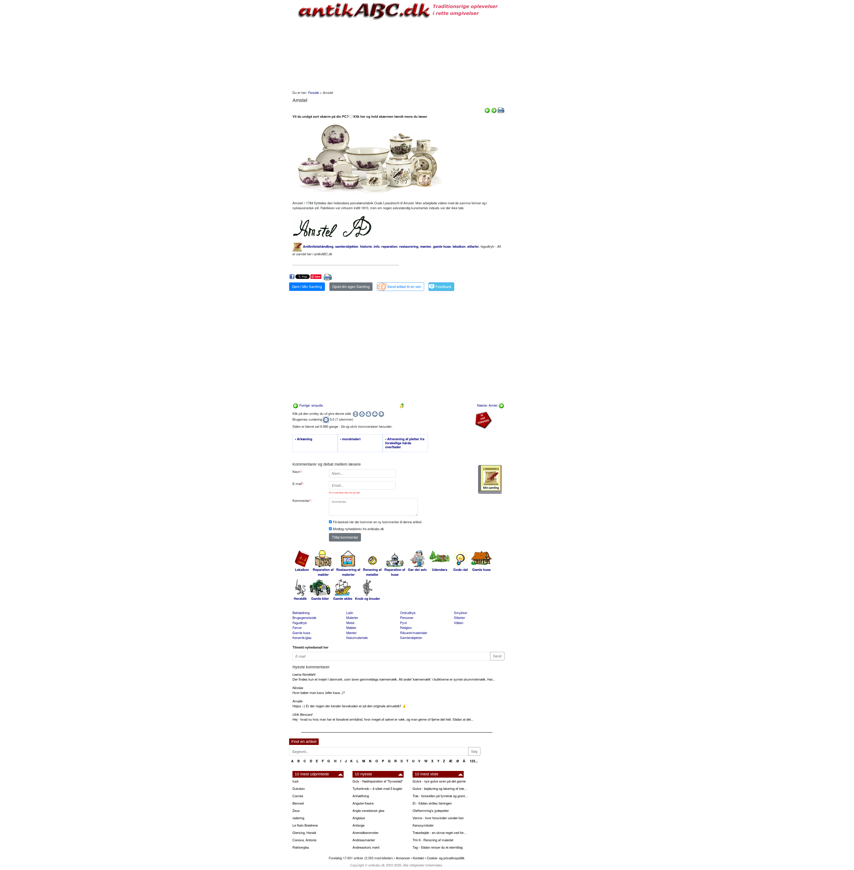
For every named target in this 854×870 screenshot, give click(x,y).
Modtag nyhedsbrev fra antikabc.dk (358, 528)
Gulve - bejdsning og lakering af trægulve (440, 788)
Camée (297, 795)
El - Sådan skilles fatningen (432, 803)
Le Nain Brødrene (305, 825)
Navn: (297, 471)
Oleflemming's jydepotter (431, 810)
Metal (350, 622)
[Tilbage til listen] (402, 405)
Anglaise (358, 817)
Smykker (460, 612)
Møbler (351, 627)
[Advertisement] (270, 67)
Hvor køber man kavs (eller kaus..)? (318, 692)
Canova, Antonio (304, 840)
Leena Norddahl (303, 674)
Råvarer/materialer (413, 632)
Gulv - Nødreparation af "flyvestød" (377, 781)
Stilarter (459, 617)
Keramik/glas (302, 637)
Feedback (443, 286)
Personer (406, 617)
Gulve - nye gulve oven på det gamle (439, 781)
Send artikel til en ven (404, 286)
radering (298, 817)
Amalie (297, 701)
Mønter (351, 632)
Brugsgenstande (304, 617)
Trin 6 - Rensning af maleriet (433, 840)
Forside (313, 92)
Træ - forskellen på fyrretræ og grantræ (440, 795)
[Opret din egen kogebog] (489, 479)
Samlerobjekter (411, 637)
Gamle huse (301, 632)
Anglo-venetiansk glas (368, 810)
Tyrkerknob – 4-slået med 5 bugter (377, 788)
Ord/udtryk (408, 612)
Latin (349, 612)
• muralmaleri (350, 439)
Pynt (403, 622)
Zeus (296, 810)
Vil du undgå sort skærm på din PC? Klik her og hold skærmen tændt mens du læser (359, 116)
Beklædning (301, 612)
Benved (298, 803)
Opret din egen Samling (351, 286)
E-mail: (298, 483)
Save (317, 276)
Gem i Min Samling (307, 286)
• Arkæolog (303, 439)
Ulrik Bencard (302, 714)
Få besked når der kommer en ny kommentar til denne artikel (377, 521)
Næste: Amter (487, 405)
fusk (295, 781)
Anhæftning (360, 795)
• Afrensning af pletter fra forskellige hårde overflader (404, 443)
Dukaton (298, 788)
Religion (406, 627)
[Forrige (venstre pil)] (487, 109)
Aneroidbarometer (365, 832)
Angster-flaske (363, 803)
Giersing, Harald (304, 832)
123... (474, 760)
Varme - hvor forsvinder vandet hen (438, 817)
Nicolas (297, 687)
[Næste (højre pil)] (494, 109)
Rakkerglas (300, 847)
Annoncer (403, 858)
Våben (458, 622)
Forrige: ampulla (310, 405)
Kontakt (418, 858)
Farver (297, 627)
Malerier (352, 617)
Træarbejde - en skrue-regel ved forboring (440, 832)
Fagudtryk (299, 622)
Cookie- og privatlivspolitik (446, 858)
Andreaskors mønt (365, 847)
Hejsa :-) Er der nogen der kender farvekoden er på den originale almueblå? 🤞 (349, 706)
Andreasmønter (363, 840)
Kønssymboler (423, 825)
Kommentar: (302, 500)
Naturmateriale (357, 637)
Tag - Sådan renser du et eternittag (438, 847)
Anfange (358, 825)
